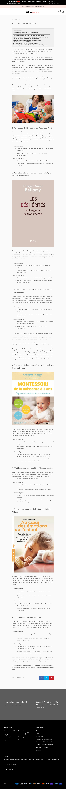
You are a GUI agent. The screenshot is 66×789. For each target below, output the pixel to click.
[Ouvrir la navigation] (3, 11)
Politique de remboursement (44, 745)
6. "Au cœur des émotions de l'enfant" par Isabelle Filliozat (27, 40)
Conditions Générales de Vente (45, 742)
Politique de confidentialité (44, 739)
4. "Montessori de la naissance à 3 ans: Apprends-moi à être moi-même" (31, 37)
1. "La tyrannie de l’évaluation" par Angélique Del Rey (25, 32)
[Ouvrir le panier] (63, 12)
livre (15, 472)
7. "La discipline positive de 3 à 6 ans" (22, 41)
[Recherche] (55, 11)
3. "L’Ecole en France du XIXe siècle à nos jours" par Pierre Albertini (28, 35)
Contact (38, 750)
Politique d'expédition (42, 747)
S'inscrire (10, 769)
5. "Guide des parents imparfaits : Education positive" (26, 38)
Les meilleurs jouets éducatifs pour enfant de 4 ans (25, 43)
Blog (37, 733)
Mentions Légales (41, 736)
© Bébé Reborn (7, 784)
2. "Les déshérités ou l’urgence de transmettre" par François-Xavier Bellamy (31, 34)
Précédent (53, 4)
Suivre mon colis (41, 731)
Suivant (60, 4)
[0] (59, 11)
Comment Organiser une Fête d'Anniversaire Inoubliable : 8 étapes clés (30, 45)
